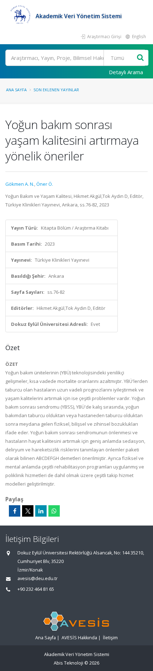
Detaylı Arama (126, 72)
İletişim (110, 638)
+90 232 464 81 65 (35, 589)
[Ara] (140, 58)
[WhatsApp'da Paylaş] (54, 511)
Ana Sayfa (16, 89)
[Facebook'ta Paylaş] (14, 511)
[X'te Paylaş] (27, 511)
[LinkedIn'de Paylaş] (41, 511)
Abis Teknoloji (68, 663)
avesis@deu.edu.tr (37, 578)
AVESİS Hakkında (79, 638)
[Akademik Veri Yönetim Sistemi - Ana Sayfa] (20, 16)
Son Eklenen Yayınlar (56, 89)
